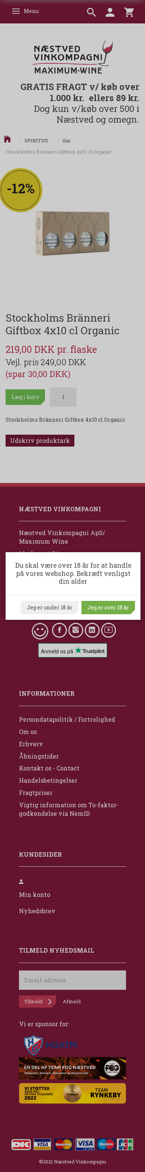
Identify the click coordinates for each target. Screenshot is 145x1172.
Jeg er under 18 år (49, 607)
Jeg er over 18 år (108, 607)
